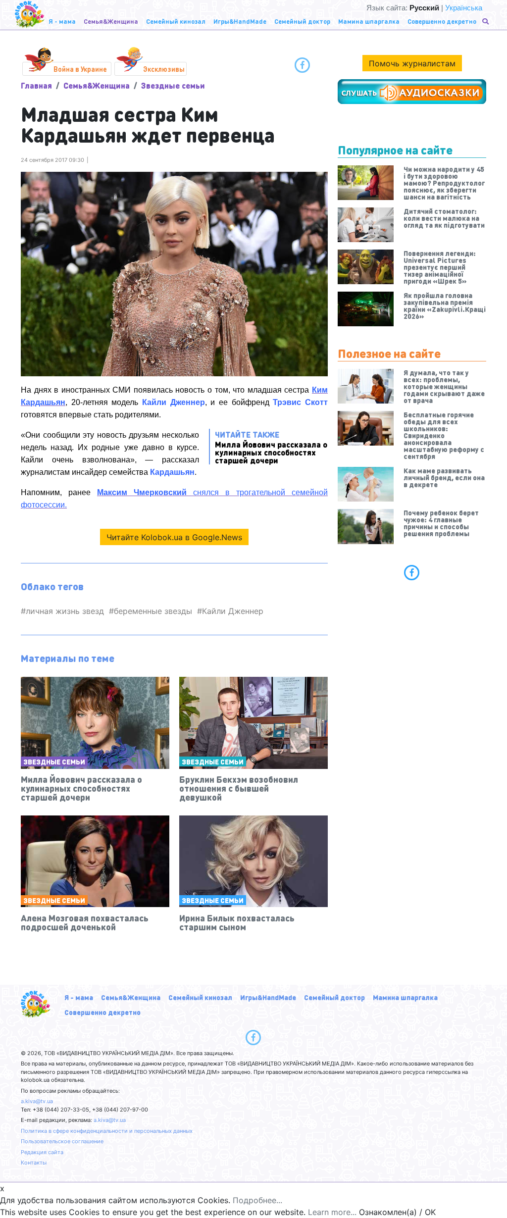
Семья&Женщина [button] (111, 21)
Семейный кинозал (200, 997)
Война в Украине (80, 68)
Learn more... (332, 1212)
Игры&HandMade (268, 997)
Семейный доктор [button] (302, 21)
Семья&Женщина (96, 85)
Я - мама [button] (62, 21)
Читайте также (271, 446)
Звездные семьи (173, 85)
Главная (36, 85)
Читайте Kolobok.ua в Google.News (174, 537)
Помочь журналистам (412, 63)
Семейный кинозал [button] (175, 21)
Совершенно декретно (102, 1012)
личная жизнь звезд (65, 611)
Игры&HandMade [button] (239, 21)
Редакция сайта (42, 1152)
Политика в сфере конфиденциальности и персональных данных (107, 1130)
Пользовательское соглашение (62, 1141)
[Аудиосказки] (412, 91)
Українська (463, 7)
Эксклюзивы (164, 68)
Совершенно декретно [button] (441, 21)
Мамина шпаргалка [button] (369, 21)
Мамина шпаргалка (405, 997)
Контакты (34, 1162)
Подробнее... (257, 1200)
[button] (486, 21)
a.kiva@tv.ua (37, 1101)
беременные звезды (153, 611)
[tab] (412, 572)
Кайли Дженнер (232, 611)
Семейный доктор (334, 997)
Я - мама (78, 997)
